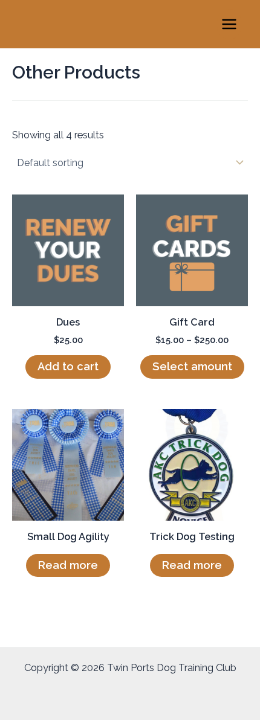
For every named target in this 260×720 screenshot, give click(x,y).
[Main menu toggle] (229, 24)
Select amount (192, 366)
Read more (68, 565)
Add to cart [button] (68, 366)
